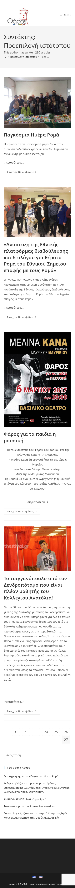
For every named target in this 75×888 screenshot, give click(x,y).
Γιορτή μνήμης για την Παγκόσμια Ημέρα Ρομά (31, 776)
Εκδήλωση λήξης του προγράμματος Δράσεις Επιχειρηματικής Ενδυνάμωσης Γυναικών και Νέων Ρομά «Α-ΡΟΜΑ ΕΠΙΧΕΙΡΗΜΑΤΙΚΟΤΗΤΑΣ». (36, 788)
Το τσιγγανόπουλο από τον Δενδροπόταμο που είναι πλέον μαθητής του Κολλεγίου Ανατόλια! (35, 588)
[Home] (5, 56)
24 (46, 732)
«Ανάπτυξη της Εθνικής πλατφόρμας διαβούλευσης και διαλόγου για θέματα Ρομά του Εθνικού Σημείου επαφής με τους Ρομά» (36, 257)
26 (66, 732)
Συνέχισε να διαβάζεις (23, 172)
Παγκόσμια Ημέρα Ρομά (31, 135)
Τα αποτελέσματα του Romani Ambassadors (29, 806)
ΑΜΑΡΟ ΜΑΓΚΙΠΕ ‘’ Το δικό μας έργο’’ (25, 799)
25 (56, 732)
